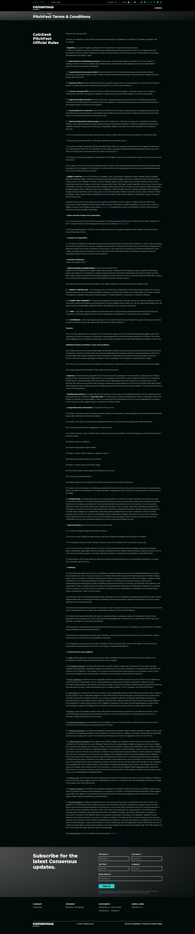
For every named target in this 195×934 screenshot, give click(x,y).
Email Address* (105, 874)
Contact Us (112, 2)
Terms (49, 13)
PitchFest (42, 13)
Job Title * (103, 864)
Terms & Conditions (133, 924)
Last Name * (136, 854)
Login (124, 2)
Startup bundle (123, 224)
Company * (136, 864)
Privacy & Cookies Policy (152, 924)
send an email (105, 207)
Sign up (106, 886)
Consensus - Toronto (109, 911)
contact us (113, 833)
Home (35, 13)
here (116, 151)
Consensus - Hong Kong (110, 907)
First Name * (104, 854)
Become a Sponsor (75, 907)
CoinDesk (37, 907)
